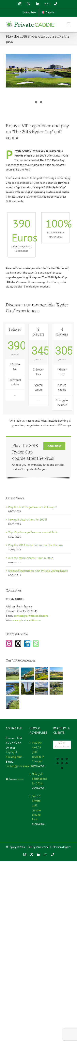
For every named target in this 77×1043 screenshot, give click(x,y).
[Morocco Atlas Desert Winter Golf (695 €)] (56, 674)
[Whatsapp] (35, 643)
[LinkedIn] (27, 643)
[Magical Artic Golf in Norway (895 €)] (41, 674)
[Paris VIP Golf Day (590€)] (27, 688)
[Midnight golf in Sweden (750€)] (41, 688)
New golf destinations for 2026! (27, 519)
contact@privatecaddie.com (31, 615)
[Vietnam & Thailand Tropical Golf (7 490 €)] (13, 674)
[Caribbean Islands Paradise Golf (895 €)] (27, 674)
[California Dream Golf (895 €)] (13, 688)
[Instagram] (9, 643)
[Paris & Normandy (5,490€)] (13, 702)
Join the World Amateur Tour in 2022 (30, 558)
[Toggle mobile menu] (69, 24)
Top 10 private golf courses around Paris (32, 532)
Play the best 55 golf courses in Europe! (32, 507)
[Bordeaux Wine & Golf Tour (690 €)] (56, 688)
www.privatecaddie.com (26, 620)
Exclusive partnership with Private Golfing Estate (38, 570)
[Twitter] (18, 643)
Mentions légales (62, 847)
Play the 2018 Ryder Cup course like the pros (35, 545)
